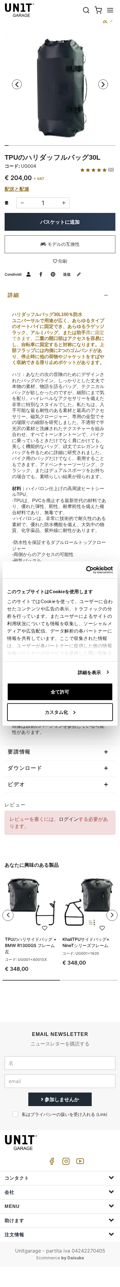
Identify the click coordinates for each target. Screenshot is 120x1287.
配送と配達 (17, 189)
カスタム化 (56, 711)
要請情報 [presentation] (19, 752)
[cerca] (86, 10)
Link (102, 1114)
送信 (67, 274)
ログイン (68, 819)
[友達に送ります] (28, 274)
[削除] (64, 203)
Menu (12, 1206)
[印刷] (45, 927)
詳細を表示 (89, 672)
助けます (14, 1220)
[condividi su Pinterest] (53, 274)
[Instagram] (65, 1163)
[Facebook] (51, 1163)
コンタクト (17, 1178)
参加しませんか (61, 1099)
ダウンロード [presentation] (25, 768)
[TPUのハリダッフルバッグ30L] (60, 89)
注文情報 (14, 1234)
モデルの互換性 (63, 244)
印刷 (62, 261)
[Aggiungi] (22, 203)
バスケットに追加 (60, 222)
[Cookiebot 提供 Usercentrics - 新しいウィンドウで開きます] (86, 570)
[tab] (60, 295)
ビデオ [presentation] (16, 784)
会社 (9, 1192)
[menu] (110, 10)
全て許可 (60, 691)
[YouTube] (79, 1163)
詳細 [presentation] (13, 295)
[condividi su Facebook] (40, 274)
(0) (110, 170)
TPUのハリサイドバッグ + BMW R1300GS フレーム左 (30, 945)
